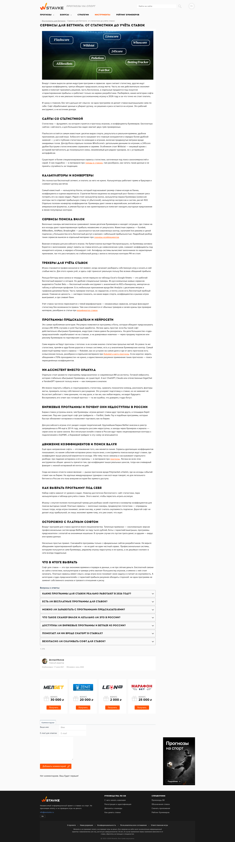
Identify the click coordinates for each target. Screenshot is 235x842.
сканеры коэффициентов (106, 237)
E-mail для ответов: (48, 733)
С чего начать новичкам (115, 800)
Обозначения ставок (161, 804)
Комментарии (47, 722)
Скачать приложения (161, 808)
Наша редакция (86, 825)
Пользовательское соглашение (133, 825)
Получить (53, 707)
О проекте (71, 825)
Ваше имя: (44, 727)
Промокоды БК (158, 800)
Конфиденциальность (106, 825)
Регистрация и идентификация (117, 804)
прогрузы (115, 459)
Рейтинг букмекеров (160, 812)
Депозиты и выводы (113, 808)
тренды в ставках (94, 162)
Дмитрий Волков (56, 659)
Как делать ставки (112, 812)
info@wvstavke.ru (47, 812)
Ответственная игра (159, 825)
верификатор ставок (87, 310)
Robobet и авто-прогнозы (116, 354)
